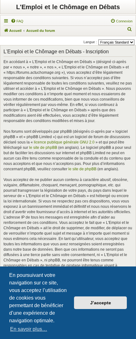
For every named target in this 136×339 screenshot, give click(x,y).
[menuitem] (17, 21)
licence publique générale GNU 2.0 (64, 142)
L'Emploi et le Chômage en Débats (68, 6)
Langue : (90, 42)
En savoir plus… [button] (28, 329)
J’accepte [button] (100, 302)
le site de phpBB (43, 147)
